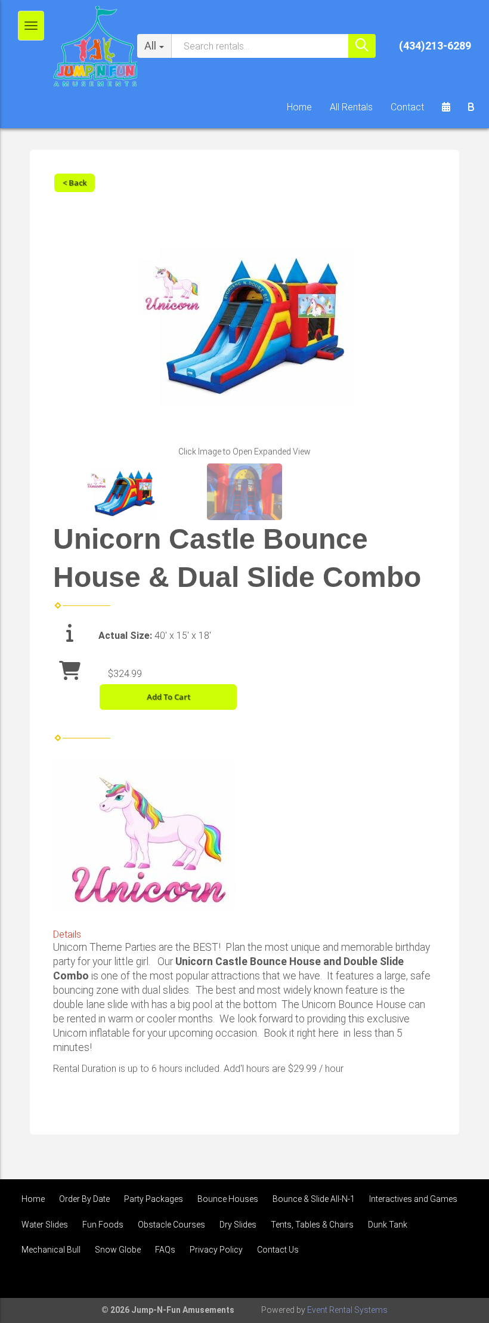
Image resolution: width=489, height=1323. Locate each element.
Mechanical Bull (51, 1249)
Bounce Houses (227, 1199)
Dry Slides (237, 1224)
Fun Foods (102, 1224)
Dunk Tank (387, 1224)
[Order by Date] (446, 107)
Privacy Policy (216, 1249)
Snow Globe (118, 1249)
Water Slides (44, 1224)
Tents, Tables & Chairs (312, 1224)
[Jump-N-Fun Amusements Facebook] (457, 1278)
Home (299, 107)
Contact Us (278, 1249)
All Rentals (351, 107)
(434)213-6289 (435, 45)
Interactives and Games (413, 1199)
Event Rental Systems (347, 1310)
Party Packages (153, 1199)
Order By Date (84, 1199)
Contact (407, 107)
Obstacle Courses (171, 1224)
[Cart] (471, 107)
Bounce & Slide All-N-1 (314, 1199)
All (150, 45)
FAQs (165, 1249)
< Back (74, 182)
